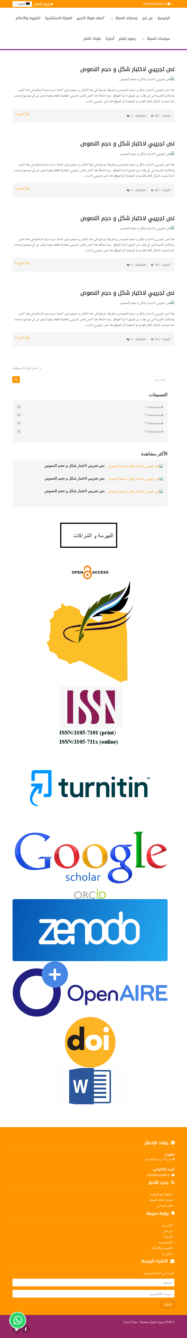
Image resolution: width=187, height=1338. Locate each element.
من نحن (147, 18)
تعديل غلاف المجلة (160, 1200)
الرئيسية (163, 18)
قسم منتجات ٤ (154, 431)
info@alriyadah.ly (154, 4)
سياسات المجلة (158, 38)
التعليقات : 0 (138, 115)
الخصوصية (165, 1242)
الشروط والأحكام (28, 18)
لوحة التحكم (41, 4)
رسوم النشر (127, 38)
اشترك (167, 1304)
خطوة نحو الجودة (161, 1194)
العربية (21, 4)
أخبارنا (110, 38)
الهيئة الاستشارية (58, 18)
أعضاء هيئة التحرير (90, 18)
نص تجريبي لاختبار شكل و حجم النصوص (127, 69)
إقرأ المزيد (22, 114)
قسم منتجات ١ (154, 407)
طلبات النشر (92, 38)
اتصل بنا (167, 1254)
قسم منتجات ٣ (154, 423)
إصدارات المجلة (126, 18)
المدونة (168, 1237)
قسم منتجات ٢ (154, 415)
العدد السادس (164, 1206)
